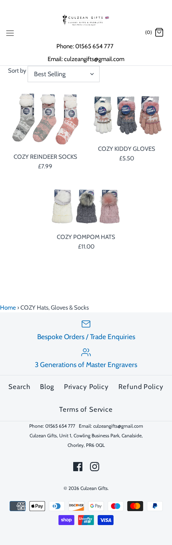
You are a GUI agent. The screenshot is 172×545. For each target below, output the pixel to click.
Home (8, 307)
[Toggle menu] (10, 32)
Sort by (17, 70)
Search (19, 387)
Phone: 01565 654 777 (85, 46)
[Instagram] (94, 466)
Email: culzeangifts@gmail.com (86, 59)
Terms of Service (86, 409)
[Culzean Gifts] (86, 20)
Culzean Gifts (94, 488)
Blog (47, 387)
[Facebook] (77, 466)
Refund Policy (140, 387)
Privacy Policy (86, 387)
